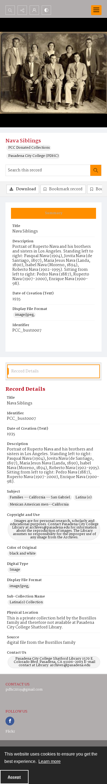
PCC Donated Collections (29, 148)
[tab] (53, 213)
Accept (14, 777)
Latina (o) (83, 497)
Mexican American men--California (39, 504)
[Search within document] (95, 170)
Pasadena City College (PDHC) (33, 156)
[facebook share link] (9, 721)
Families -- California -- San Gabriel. (40, 497)
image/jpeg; (25, 315)
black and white (23, 553)
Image (15, 570)
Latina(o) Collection (26, 602)
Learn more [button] (49, 761)
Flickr (10, 731)
